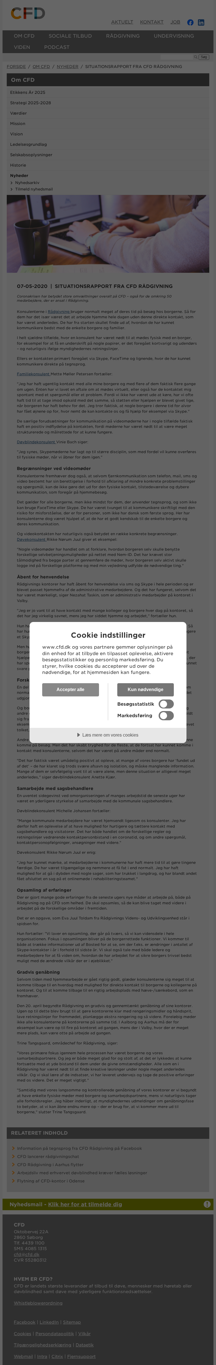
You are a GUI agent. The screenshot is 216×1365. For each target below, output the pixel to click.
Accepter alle (70, 689)
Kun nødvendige (145, 689)
